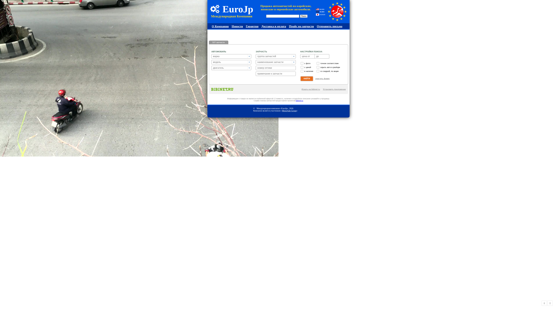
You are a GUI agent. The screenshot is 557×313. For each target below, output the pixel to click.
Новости (237, 26)
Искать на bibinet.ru (311, 89)
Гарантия (252, 26)
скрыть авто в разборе (330, 67)
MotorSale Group (289, 111)
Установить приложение (334, 89)
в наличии (308, 71)
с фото (307, 63)
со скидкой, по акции (329, 71)
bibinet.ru (299, 101)
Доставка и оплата (273, 26)
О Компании (220, 26)
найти (307, 79)
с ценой (307, 67)
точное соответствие (329, 63)
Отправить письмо (329, 26)
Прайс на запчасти (301, 26)
